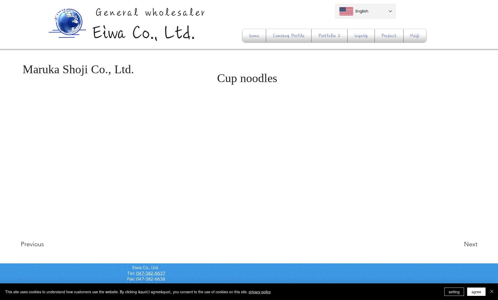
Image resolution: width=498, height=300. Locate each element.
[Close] (492, 292)
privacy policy (260, 291)
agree (476, 291)
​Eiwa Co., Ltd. (144, 33)
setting (454, 291)
